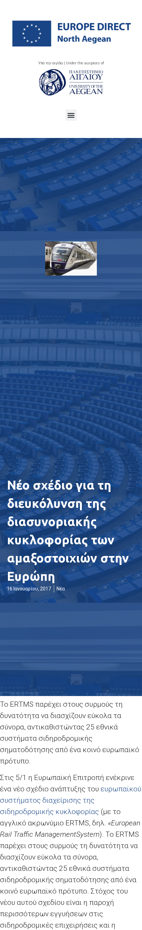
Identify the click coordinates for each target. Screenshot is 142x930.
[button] (71, 115)
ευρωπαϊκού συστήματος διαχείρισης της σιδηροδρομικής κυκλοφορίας (70, 800)
